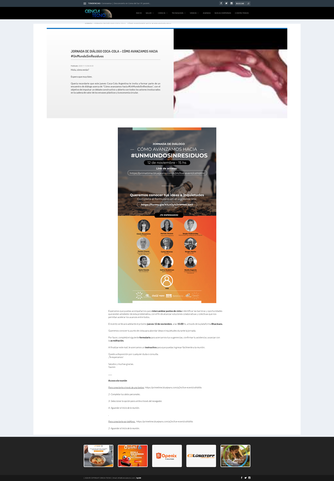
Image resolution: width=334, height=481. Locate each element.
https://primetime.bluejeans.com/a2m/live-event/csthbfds (173, 387)
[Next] (245, 456)
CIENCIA (161, 13)
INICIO (139, 13)
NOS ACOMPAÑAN (223, 13)
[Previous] (89, 456)
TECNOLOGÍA (177, 13)
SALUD (149, 13)
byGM (138, 478)
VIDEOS (193, 13)
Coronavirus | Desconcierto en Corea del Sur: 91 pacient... (126, 3)
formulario (144, 337)
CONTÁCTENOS (242, 13)
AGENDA (207, 13)
